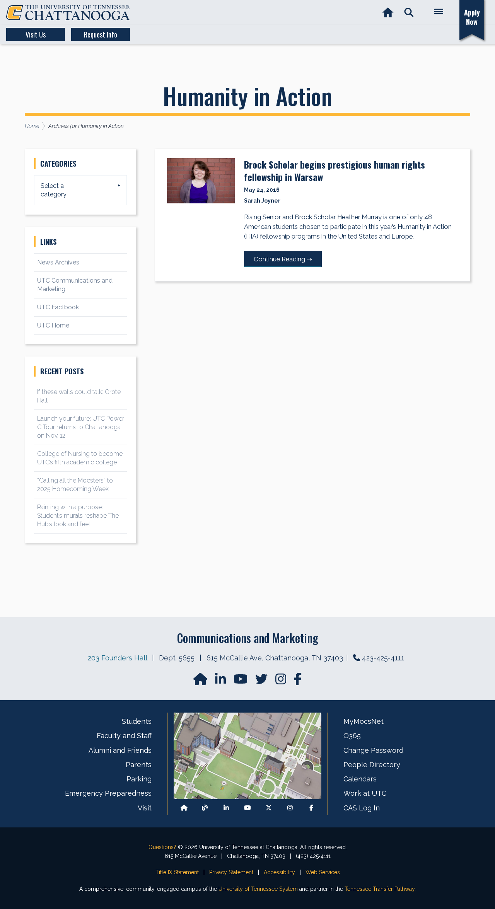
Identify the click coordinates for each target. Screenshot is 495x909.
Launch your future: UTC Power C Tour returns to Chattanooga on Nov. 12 (80, 427)
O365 (352, 736)
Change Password (373, 750)
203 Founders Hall (117, 658)
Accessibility (279, 872)
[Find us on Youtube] (247, 808)
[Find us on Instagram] (281, 681)
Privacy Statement (231, 872)
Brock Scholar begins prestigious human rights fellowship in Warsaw (334, 170)
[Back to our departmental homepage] (184, 808)
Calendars (360, 779)
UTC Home (53, 325)
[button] (409, 12)
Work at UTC (364, 793)
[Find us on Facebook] (311, 808)
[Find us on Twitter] (262, 681)
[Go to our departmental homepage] (201, 681)
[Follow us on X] (269, 808)
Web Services (323, 872)
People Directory (371, 765)
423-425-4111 (383, 658)
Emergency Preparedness (108, 793)
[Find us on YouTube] (241, 681)
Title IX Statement (177, 872)
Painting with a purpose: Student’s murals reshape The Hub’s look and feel (78, 515)
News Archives (58, 262)
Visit (145, 808)
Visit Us (36, 34)
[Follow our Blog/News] (205, 808)
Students (137, 721)
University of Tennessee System (258, 889)
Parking (139, 779)
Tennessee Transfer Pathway (380, 889)
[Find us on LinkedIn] (221, 681)
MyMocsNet (363, 721)
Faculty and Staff (124, 736)
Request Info (100, 34)
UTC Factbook (58, 307)
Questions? (162, 847)
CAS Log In (361, 808)
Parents (139, 765)
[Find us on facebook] (298, 681)
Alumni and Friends (120, 750)
